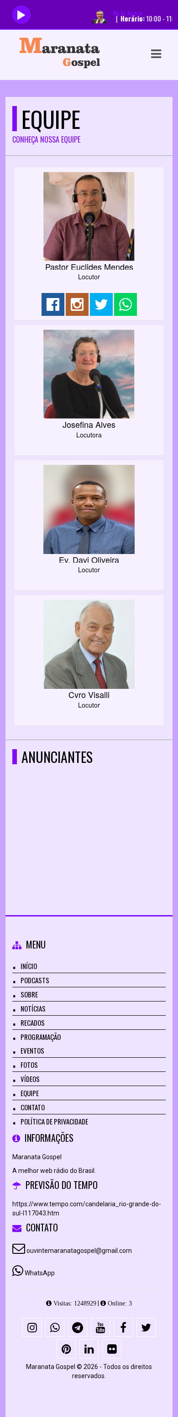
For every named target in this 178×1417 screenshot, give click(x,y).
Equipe (30, 1093)
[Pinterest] (66, 1348)
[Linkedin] (89, 1348)
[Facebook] (123, 1327)
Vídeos (30, 1079)
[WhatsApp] (54, 1327)
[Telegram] (77, 1327)
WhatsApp (40, 1273)
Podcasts (35, 980)
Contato (33, 1107)
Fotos (29, 1065)
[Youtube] (100, 1327)
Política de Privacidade (54, 1121)
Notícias (33, 1008)
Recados (33, 1022)
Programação (41, 1037)
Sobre (29, 994)
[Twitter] (146, 1327)
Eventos (32, 1050)
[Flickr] (111, 1348)
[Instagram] (32, 1327)
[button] (156, 54)
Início (29, 966)
